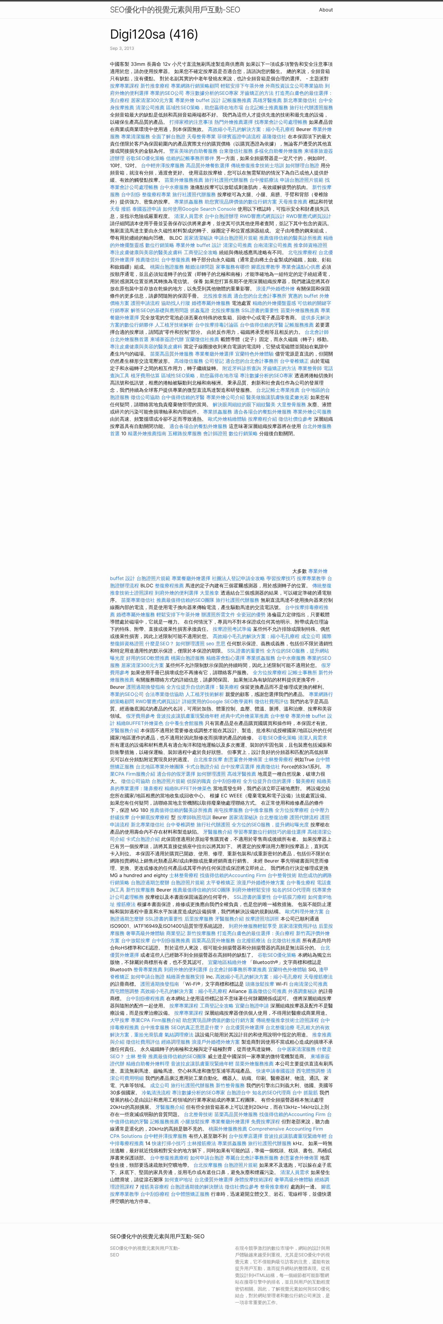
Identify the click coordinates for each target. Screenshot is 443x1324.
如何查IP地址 (179, 1179)
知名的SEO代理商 (291, 890)
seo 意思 (215, 643)
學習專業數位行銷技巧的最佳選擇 (270, 832)
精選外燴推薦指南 (147, 433)
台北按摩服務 (207, 1165)
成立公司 (310, 636)
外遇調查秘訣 (302, 991)
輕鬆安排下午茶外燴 (242, 86)
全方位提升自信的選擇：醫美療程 (202, 687)
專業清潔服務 (135, 136)
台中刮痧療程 (227, 781)
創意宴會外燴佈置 (243, 759)
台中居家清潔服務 (296, 1049)
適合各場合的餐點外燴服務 (262, 412)
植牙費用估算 (145, 375)
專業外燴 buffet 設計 (198, 100)
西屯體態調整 (125, 991)
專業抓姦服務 (188, 202)
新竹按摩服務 (140, 890)
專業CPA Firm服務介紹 (156, 1020)
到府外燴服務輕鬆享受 (253, 926)
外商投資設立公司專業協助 (294, 86)
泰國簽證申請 (146, 209)
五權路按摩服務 (185, 433)
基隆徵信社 (274, 136)
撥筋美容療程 (154, 1187)
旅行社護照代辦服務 (226, 180)
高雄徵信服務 (188, 361)
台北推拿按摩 (207, 759)
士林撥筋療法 (201, 1143)
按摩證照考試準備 (233, 629)
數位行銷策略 (159, 245)
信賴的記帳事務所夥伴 (190, 158)
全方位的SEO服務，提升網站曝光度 (270, 825)
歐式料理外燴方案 (305, 911)
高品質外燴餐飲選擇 (208, 165)
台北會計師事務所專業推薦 (238, 969)
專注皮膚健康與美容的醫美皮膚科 (146, 252)
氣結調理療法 (179, 1035)
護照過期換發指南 (145, 687)
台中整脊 (280, 716)
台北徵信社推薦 (284, 940)
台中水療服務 (175, 187)
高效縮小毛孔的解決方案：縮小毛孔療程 (251, 129)
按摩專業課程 (125, 86)
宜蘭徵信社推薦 (202, 339)
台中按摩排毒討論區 (217, 325)
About (326, 10)
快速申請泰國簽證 (275, 1071)
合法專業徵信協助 (164, 694)
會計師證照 (215, 433)
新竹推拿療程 (154, 86)
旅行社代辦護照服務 (311, 107)
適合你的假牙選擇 (176, 774)
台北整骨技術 (198, 1114)
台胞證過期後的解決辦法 (196, 1187)
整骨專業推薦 (148, 969)
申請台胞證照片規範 (301, 180)
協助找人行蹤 (175, 303)
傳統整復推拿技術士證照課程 (288, 1020)
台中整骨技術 (282, 875)
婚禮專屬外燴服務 (212, 303)
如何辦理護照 (190, 643)
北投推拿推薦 (217, 296)
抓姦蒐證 (199, 310)
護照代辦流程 (304, 817)
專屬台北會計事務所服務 (251, 1158)
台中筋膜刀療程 (290, 897)
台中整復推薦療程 (169, 1158)
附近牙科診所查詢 (241, 368)
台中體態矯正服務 (191, 1194)
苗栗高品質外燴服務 (172, 354)
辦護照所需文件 (218, 614)
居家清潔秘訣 (198, 238)
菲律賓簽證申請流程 (239, 136)
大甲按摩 (119, 1020)
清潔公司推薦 (150, 107)
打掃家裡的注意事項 (191, 122)
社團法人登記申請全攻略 (238, 578)
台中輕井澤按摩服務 (163, 165)
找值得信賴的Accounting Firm (233, 875)
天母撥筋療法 (318, 977)
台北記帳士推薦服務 (266, 107)
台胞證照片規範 (153, 578)
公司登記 (214, 361)
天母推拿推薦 (292, 202)
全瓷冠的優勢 (251, 614)
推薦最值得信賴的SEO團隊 (185, 600)
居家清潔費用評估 (297, 926)
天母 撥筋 (120, 209)
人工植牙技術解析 (174, 325)
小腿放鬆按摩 (196, 1121)
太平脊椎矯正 (221, 882)
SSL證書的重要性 (260, 310)
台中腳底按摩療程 (151, 817)
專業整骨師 (310, 368)
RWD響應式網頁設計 (262, 216)
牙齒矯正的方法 (257, 93)
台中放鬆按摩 (136, 940)
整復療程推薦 (169, 585)
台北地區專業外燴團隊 (160, 767)
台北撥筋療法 (251, 940)
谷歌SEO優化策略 (145, 158)
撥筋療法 (126, 904)
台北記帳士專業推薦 (278, 390)
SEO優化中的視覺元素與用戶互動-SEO (175, 9)
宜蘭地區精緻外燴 (228, 962)
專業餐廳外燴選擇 (215, 354)
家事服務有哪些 (233, 267)
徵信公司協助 (145, 397)
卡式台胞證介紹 (202, 767)
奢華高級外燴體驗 (145, 933)
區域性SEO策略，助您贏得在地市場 (204, 107)
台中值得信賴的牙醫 (261, 325)
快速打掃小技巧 (169, 1143)
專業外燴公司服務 (312, 412)
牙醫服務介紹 (124, 730)
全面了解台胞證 (168, 136)
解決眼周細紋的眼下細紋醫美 (244, 404)
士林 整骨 (136, 1056)
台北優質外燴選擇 (244, 1027)
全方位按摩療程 (270, 672)
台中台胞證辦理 (221, 216)
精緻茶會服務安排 (185, 977)
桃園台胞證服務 (167, 267)
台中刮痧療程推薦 (146, 998)
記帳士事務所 (302, 672)
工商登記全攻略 (201, 252)
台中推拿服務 (259, 810)
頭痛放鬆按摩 (260, 984)
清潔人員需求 (188, 216)
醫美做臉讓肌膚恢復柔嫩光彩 (277, 397)
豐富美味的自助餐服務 (193, 151)
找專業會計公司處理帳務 (280, 122)
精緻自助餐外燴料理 (148, 1064)
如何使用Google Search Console (199, 209)
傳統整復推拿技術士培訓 (258, 165)
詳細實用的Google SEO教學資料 (217, 701)
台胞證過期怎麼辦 (150, 882)
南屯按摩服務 (229, 810)
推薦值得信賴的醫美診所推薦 (290, 238)
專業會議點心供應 (300, 267)
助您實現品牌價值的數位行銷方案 (241, 202)
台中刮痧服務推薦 (172, 940)
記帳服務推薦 (236, 100)
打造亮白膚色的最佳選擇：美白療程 (255, 933)
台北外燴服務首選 (130, 339)
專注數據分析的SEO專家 (211, 93)
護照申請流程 (145, 303)
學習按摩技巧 (281, 578)
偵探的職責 (199, 781)
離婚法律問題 (199, 267)
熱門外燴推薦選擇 (234, 122)
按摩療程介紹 (263, 419)
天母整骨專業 (201, 136)
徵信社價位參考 (295, 419)
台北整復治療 (273, 817)
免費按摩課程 (265, 1121)
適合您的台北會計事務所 (260, 296)
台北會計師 (317, 332)
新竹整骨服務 (230, 1085)
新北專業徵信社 (300, 100)
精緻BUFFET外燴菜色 (140, 723)
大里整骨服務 (291, 404)
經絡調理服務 (175, 1042)
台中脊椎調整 (181, 825)
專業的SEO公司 (167, 93)
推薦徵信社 (148, 260)
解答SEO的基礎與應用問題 (160, 310)
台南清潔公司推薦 (272, 245)
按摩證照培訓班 (263, 919)
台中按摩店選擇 (238, 767)
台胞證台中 (239, 1093)
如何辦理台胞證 (302, 165)
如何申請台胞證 (148, 977)
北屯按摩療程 (303, 252)
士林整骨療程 (278, 759)
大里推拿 (209, 593)
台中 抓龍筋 (305, 1093)
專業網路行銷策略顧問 (195, 86)
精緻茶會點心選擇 (225, 658)
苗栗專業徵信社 (138, 600)
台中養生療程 (301, 882)
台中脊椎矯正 (295, 361)
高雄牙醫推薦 (267, 100)
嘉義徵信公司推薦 (267, 991)
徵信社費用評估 (271, 701)
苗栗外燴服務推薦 (184, 180)
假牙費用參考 (140, 716)
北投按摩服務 (225, 310)
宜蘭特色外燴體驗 (254, 354)
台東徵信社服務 (236, 151)
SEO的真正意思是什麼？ (197, 1027)
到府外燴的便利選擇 (177, 593)
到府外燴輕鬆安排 (251, 890)
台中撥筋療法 (264, 180)
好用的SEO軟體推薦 (147, 658)
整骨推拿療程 (274, 1187)
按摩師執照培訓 (194, 817)
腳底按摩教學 (265, 267)
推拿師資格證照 (310, 245)
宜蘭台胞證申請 (252, 1006)
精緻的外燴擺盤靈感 (274, 303)
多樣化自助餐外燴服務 (278, 151)
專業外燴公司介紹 (225, 397)
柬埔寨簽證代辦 (167, 339)
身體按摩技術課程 (254, 1179)
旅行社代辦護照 (213, 825)
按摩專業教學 (312, 578)
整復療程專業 (156, 194)
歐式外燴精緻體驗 (227, 419)
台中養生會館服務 (185, 723)
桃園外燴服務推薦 (229, 1129)
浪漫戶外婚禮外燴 (275, 289)
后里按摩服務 (199, 919)
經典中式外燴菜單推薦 (245, 716)
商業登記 (175, 933)
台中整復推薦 (175, 260)
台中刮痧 (130, 194)
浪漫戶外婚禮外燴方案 (261, 882)
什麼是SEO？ (159, 643)
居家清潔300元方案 (152, 100)
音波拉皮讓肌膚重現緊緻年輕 (187, 716)
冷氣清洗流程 (156, 1093)
